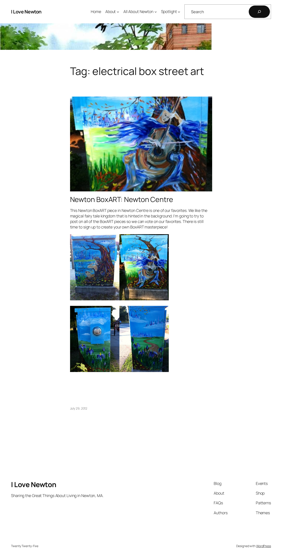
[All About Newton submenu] (155, 12)
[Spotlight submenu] (179, 12)
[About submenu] (118, 12)
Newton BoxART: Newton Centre (121, 200)
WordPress (263, 546)
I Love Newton (26, 11)
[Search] (259, 12)
